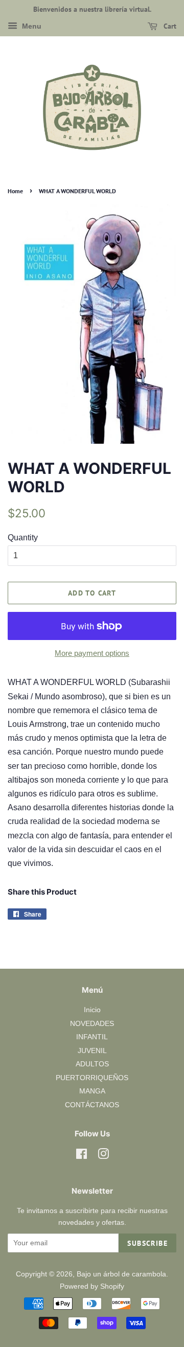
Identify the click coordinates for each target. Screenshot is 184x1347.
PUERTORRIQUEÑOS (92, 1078)
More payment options (92, 653)
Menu (30, 26)
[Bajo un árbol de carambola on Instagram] (103, 1156)
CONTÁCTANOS (92, 1105)
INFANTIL (92, 1037)
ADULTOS (92, 1064)
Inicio (92, 1010)
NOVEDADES (92, 1024)
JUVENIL (92, 1051)
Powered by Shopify (92, 1286)
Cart (169, 26)
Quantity (23, 537)
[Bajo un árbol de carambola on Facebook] (81, 1156)
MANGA (92, 1091)
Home (15, 191)
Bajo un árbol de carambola (121, 1274)
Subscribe (147, 1243)
